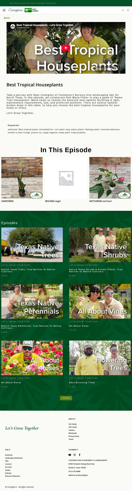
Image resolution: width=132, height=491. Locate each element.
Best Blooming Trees (82, 382)
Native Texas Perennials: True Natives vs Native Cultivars (31, 327)
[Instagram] (74, 455)
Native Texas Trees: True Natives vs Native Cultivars (28, 270)
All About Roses (11, 382)
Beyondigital (83, 475)
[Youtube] (70, 455)
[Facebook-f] (79, 455)
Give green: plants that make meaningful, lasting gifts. (33, 3)
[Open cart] (128, 10)
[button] (66, 398)
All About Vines (79, 326)
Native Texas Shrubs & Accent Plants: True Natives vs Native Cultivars (96, 270)
